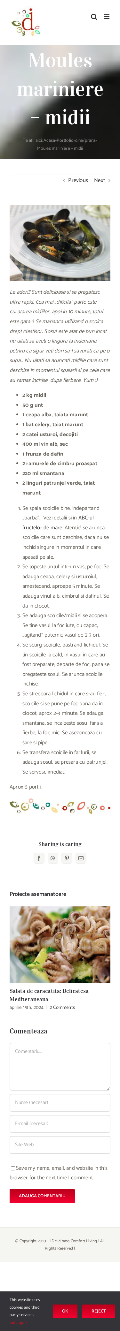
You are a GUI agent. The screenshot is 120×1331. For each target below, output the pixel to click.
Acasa (49, 140)
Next (99, 180)
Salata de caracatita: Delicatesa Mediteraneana (60, 945)
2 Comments (62, 1007)
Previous (78, 180)
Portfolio (65, 140)
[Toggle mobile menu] (107, 16)
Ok (65, 1311)
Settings (17, 1322)
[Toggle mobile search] (94, 16)
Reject (99, 1311)
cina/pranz (85, 140)
